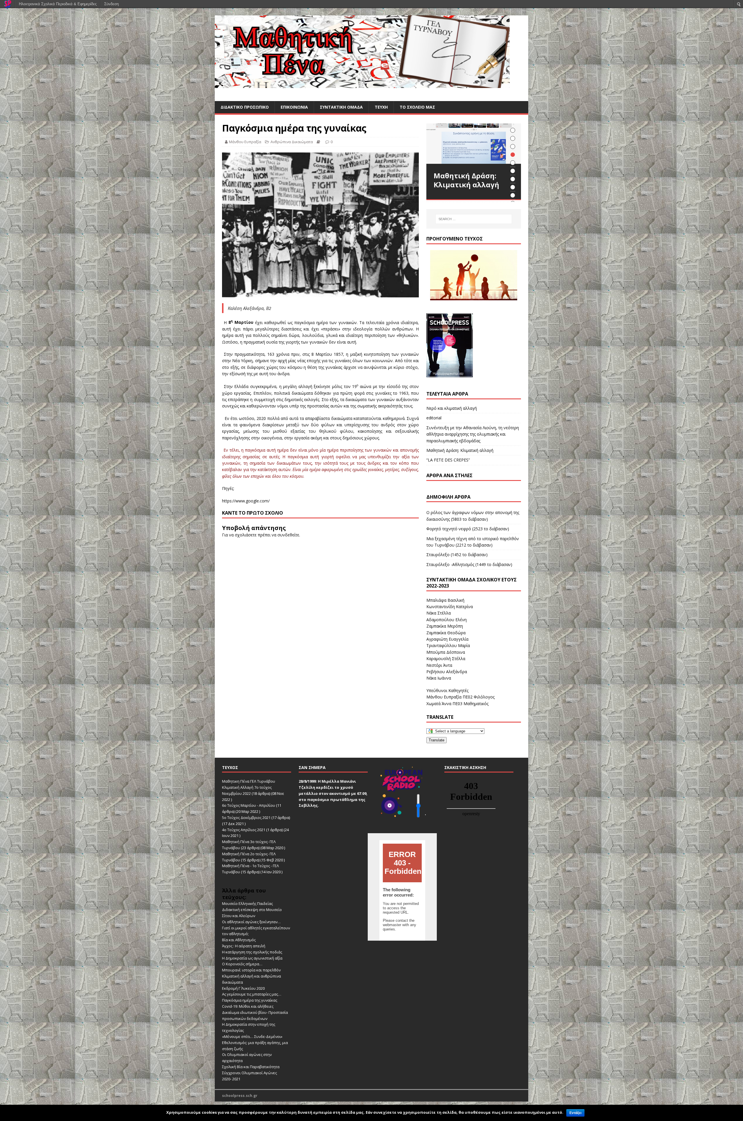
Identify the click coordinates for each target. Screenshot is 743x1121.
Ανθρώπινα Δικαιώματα (291, 141)
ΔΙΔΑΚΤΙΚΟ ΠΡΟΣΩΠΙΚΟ (245, 107)
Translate (436, 740)
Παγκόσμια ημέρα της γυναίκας (249, 1000)
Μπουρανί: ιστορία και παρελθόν (251, 970)
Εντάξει (575, 1113)
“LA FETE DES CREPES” (448, 460)
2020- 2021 (231, 1079)
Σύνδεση (111, 4)
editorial (433, 418)
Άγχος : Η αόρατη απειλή (243, 945)
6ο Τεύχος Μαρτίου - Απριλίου (248, 805)
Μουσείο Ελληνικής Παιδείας (247, 903)
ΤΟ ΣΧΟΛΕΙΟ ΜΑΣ (417, 107)
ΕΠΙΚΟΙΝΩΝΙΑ (294, 107)
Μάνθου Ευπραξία (245, 141)
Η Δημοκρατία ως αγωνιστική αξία (252, 958)
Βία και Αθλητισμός (239, 939)
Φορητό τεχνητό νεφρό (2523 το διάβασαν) (467, 528)
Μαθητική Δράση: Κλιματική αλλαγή (459, 450)
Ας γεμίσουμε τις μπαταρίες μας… (251, 994)
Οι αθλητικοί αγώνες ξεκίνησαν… (251, 921)
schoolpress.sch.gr (239, 1095)
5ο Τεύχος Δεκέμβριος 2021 (246, 817)
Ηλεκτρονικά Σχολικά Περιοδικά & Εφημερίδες (58, 4)
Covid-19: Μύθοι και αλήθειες (247, 1006)
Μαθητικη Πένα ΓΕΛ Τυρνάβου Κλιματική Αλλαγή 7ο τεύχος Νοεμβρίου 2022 (248, 787)
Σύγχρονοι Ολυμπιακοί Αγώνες (249, 1072)
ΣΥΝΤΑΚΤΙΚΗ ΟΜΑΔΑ (341, 107)
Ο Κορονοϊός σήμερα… (242, 963)
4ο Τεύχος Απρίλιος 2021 (243, 829)
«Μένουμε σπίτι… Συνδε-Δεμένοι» (252, 1036)
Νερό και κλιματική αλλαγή (451, 408)
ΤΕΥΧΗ (381, 107)
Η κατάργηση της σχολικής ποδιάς (252, 952)
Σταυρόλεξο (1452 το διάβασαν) (457, 554)
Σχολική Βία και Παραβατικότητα (250, 1066)
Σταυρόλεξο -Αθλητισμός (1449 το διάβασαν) (469, 564)
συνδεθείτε (288, 535)
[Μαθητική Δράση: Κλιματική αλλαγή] (473, 143)
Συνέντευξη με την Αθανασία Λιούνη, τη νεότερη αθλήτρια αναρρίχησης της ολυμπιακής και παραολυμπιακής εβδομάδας (472, 434)
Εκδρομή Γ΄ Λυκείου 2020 (243, 988)
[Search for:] (473, 219)
